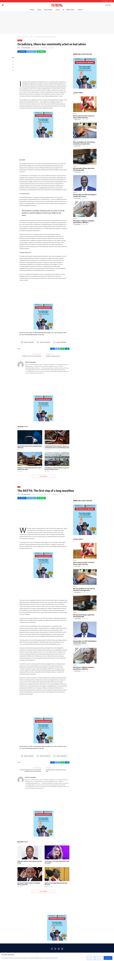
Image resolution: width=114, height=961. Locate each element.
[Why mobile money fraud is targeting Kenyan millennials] (29, 437)
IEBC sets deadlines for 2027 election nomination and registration (84, 143)
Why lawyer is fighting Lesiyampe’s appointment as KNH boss (83, 221)
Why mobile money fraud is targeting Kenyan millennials (29, 446)
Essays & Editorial (48, 9)
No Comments (44, 47)
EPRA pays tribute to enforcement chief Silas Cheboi (29, 862)
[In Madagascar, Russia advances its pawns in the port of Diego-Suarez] (57, 459)
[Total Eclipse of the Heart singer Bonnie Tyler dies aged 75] (57, 852)
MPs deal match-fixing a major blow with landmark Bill (83, 169)
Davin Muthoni (77, 145)
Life (63, 9)
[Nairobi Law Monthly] (57, 5)
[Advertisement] (57, 23)
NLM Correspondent (26, 47)
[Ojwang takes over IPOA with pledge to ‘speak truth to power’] (85, 183)
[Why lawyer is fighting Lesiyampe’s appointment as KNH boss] (85, 209)
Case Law (58, 9)
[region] (57, 957)
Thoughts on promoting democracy (53, 356)
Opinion (20, 40)
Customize (90, 958)
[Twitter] (13, 64)
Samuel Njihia (77, 119)
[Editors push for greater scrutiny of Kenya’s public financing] (85, 104)
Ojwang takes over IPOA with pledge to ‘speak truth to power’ (85, 195)
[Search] (111, 1)
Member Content (70, 9)
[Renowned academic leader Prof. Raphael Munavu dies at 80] (29, 874)
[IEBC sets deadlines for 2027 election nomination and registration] (85, 130)
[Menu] (3, 5)
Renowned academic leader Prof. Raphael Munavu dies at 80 (28, 883)
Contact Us (80, 9)
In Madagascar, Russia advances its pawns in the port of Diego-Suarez (57, 468)
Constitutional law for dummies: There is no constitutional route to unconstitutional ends (57, 446)
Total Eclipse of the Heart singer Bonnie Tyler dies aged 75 (57, 862)
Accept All (108, 958)
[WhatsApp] (13, 67)
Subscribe (108, 5)
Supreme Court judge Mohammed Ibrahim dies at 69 (56, 883)
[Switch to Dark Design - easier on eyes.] (109, 1)
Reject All (99, 958)
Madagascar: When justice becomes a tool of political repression (29, 468)
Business (39, 9)
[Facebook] (13, 61)
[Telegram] (13, 70)
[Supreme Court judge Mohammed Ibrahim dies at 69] (57, 874)
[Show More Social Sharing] (47, 51)
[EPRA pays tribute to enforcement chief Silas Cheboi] (29, 852)
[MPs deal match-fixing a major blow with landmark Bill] (85, 157)
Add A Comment (43, 476)
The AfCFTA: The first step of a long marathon (31, 356)
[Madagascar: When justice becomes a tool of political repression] (29, 459)
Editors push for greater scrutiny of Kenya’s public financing (83, 116)
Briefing (32, 9)
